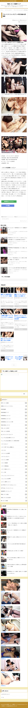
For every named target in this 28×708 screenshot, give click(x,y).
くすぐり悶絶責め (13, 466)
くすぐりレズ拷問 (13, 459)
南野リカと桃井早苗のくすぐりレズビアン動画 (7, 295)
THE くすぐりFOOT (13, 428)
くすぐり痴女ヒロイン (13, 469)
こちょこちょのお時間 (13, 478)
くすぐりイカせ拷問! (13, 453)
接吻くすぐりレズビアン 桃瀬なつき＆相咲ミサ (20, 295)
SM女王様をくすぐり (13, 425)
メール (2, 697)
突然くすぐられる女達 (13, 497)
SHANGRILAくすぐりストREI (13, 421)
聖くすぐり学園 (13, 500)
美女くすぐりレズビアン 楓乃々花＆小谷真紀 (7, 339)
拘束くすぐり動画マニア (14, 4)
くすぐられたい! (13, 444)
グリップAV (13, 472)
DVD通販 (8, 205)
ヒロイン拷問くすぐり (13, 481)
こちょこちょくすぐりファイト (13, 475)
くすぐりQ (13, 450)
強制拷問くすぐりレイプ (13, 491)
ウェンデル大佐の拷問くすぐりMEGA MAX (13, 440)
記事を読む (7, 306)
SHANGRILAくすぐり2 (13, 418)
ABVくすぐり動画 (13, 403)
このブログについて (5, 694)
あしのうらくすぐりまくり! (13, 434)
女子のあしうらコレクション (13, 488)
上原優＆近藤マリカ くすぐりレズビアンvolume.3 (7, 316)
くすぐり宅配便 (13, 462)
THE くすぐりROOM (13, 431)
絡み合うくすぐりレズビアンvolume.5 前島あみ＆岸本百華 (20, 317)
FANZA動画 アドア (13, 412)
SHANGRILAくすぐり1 (13, 415)
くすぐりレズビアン (5, 218)
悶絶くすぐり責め (13, 494)
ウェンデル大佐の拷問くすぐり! (13, 437)
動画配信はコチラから (9, 201)
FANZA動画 (13, 409)
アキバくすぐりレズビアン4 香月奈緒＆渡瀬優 (14, 15)
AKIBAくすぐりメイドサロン (13, 406)
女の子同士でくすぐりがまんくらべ (13, 484)
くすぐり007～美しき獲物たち (13, 447)
